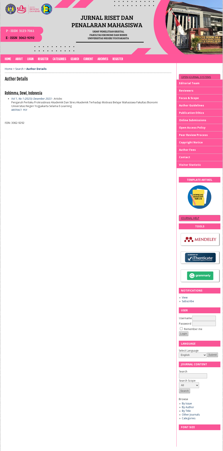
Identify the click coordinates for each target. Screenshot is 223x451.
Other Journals (191, 414)
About (19, 59)
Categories (188, 418)
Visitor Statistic (190, 165)
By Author (188, 407)
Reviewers (186, 90)
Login (30, 59)
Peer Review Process (193, 135)
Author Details (36, 69)
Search (75, 59)
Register (43, 59)
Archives (103, 59)
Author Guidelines (191, 105)
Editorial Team (189, 83)
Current (88, 59)
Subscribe (188, 301)
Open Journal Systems (196, 77)
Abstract (16, 109)
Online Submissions (192, 120)
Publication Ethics (191, 113)
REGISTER (118, 59)
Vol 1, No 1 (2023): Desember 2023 (31, 99)
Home (8, 59)
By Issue (187, 403)
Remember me (193, 329)
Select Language (189, 350)
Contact (184, 157)
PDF (25, 109)
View (185, 297)
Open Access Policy (192, 127)
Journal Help (190, 218)
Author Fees (187, 150)
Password (185, 323)
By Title (186, 411)
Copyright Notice (191, 142)
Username (185, 318)
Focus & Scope (189, 98)
